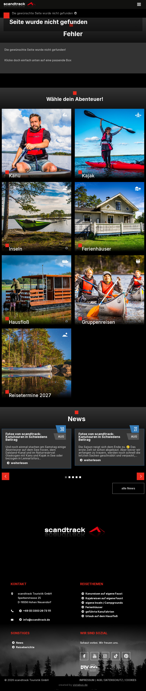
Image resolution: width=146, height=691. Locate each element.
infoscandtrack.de (36, 619)
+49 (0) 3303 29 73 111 (37, 610)
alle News (128, 488)
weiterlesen (19, 463)
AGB (99, 680)
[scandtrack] (73, 538)
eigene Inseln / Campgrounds (104, 602)
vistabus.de (80, 684)
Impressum (86, 680)
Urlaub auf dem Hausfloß (101, 616)
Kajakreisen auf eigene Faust (104, 598)
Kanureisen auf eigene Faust (103, 593)
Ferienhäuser (94, 607)
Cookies (130, 680)
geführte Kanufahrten (99, 611)
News (19, 642)
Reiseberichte (25, 647)
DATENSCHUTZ (113, 680)
